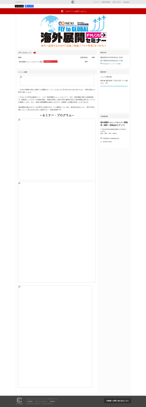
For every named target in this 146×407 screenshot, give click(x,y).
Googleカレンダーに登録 (112, 63)
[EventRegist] (73, 2)
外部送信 (52, 401)
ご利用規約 (29, 401)
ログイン (96, 2)
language (126, 2)
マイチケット (19, 2)
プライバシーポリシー (41, 401)
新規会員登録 (106, 2)
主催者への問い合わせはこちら (117, 400)
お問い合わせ (116, 2)
